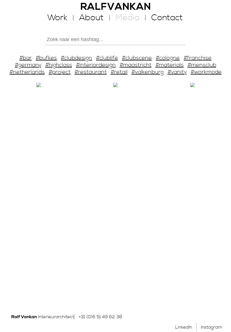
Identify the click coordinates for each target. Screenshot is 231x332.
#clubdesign (76, 58)
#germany (28, 65)
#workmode (206, 72)
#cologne (168, 58)
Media (127, 18)
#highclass (58, 65)
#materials (170, 65)
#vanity (177, 72)
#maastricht (136, 65)
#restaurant (91, 72)
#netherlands (27, 72)
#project (60, 72)
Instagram (211, 327)
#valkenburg (148, 72)
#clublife (107, 58)
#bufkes (46, 58)
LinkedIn (183, 327)
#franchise (198, 58)
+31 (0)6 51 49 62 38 (100, 317)
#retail (119, 72)
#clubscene (137, 58)
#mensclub (202, 65)
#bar (25, 58)
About (91, 18)
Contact (167, 18)
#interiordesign (96, 65)
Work (57, 18)
